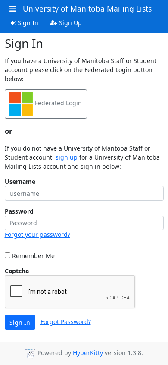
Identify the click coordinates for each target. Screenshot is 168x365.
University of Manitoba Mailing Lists (87, 8)
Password (19, 211)
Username (20, 181)
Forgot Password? (65, 322)
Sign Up (69, 23)
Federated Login (57, 103)
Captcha (17, 271)
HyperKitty (88, 353)
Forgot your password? (37, 234)
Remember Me (32, 256)
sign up (67, 157)
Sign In (27, 23)
